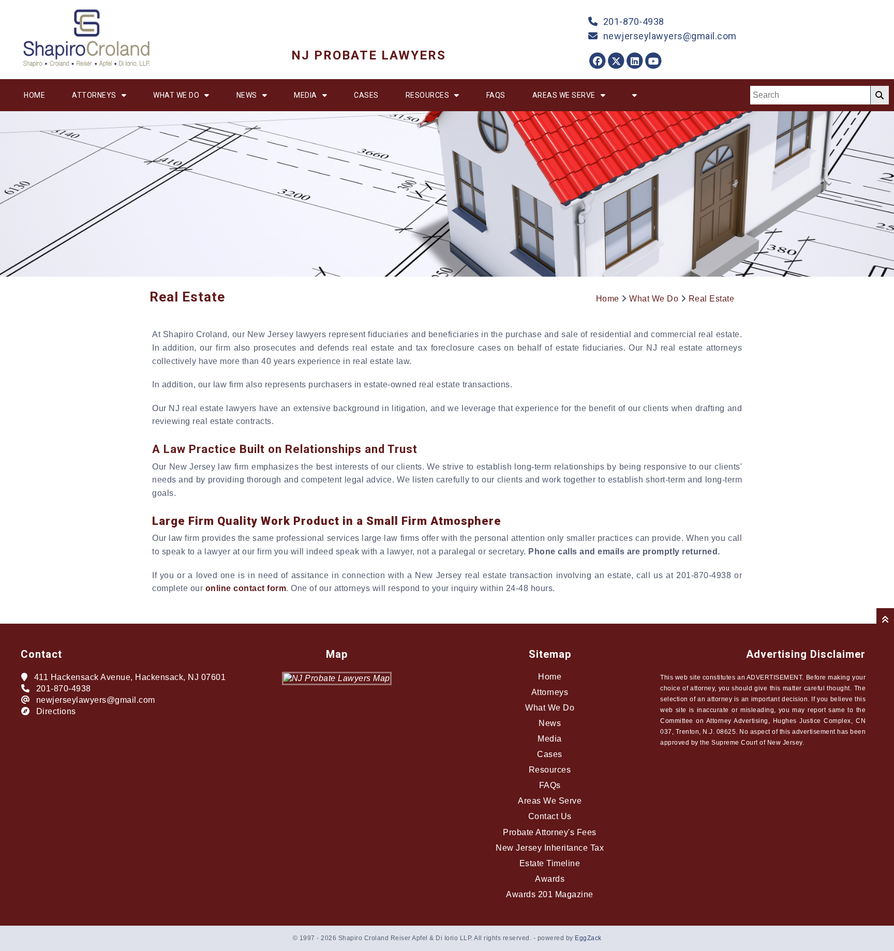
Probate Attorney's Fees (550, 832)
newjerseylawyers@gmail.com (670, 36)
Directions (56, 711)
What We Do (176, 95)
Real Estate (712, 298)
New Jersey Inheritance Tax (550, 847)
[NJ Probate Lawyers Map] (337, 678)
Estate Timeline (549, 863)
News (246, 95)
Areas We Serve (563, 95)
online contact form (246, 588)
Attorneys (94, 95)
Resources (428, 95)
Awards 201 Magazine (549, 894)
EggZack (588, 938)
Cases (366, 95)
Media (305, 95)
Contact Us (550, 816)
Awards (549, 878)
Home (34, 95)
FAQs (495, 95)
